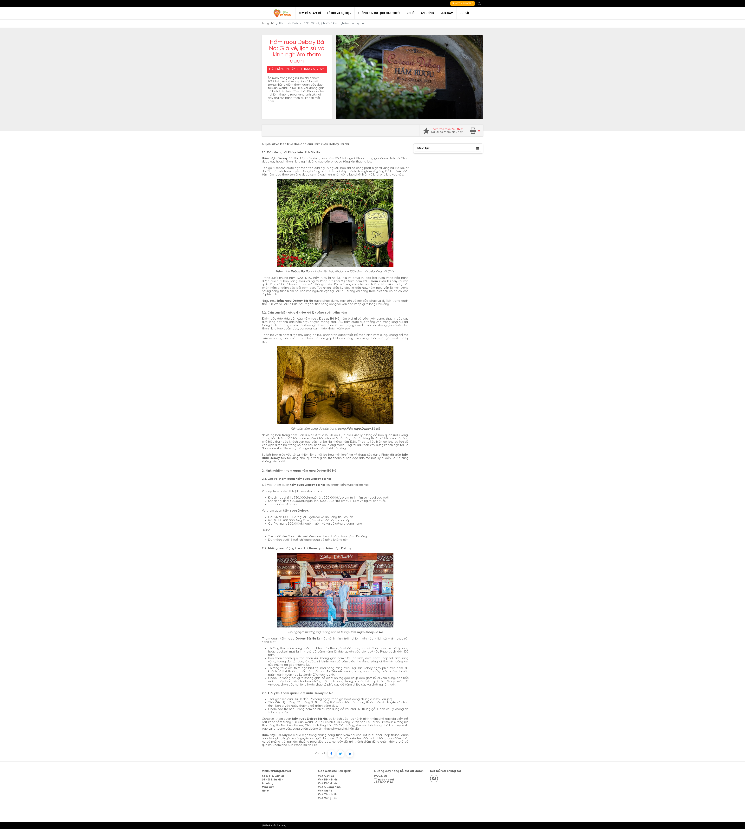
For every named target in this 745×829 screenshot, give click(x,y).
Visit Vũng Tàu (327, 798)
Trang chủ (268, 23)
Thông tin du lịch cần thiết (379, 13)
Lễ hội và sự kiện (339, 13)
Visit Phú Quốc (328, 783)
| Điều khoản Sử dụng (274, 825)
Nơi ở (410, 13)
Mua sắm (446, 13)
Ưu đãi (464, 13)
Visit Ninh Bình (327, 779)
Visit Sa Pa (325, 790)
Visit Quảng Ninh (329, 787)
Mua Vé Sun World (462, 3)
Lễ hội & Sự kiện (272, 779)
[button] (477, 148)
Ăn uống (427, 13)
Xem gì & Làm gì (310, 13)
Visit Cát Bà (326, 776)
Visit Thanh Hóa (329, 794)
